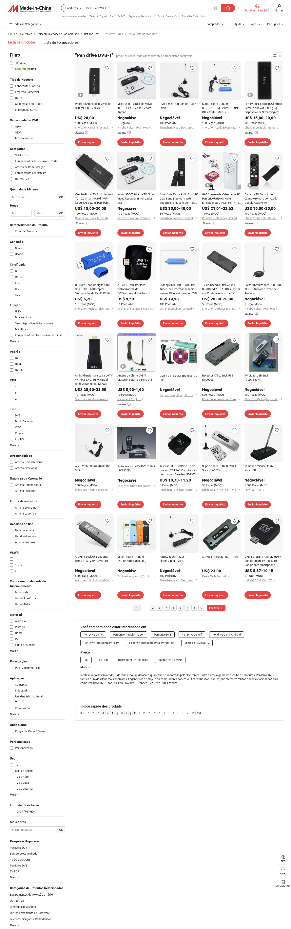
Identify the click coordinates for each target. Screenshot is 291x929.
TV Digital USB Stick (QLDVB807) (256, 377)
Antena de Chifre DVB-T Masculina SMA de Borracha (134, 377)
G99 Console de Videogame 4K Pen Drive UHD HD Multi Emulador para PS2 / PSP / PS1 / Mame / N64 (221, 198)
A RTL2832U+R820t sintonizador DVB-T (172, 559)
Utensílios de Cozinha (23, 907)
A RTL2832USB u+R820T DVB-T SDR (94, 468)
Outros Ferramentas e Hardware (30, 913)
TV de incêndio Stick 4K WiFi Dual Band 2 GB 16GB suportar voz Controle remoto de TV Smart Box (221, 289)
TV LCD (122, 16)
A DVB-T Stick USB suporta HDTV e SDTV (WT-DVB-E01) (92, 559)
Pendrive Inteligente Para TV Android (151, 643)
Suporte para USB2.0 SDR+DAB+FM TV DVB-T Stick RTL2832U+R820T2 (220, 108)
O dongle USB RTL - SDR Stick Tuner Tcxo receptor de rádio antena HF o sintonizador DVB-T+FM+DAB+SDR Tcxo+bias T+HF (179, 289)
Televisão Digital (98, 16)
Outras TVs (17, 901)
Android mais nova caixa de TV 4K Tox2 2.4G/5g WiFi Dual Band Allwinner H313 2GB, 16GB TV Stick (94, 380)
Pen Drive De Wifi (192, 634)
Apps (254, 24)
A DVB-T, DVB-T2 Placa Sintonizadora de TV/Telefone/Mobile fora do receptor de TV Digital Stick (134, 289)
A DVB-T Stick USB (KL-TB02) (220, 557)
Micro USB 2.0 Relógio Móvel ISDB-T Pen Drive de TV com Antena (134, 108)
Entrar (279, 10)
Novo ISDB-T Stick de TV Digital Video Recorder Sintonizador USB (136, 198)
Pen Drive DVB (162, 634)
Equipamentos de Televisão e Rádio (31, 894)
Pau (112, 16)
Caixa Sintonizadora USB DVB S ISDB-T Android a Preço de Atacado (263, 289)
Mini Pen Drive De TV (196, 643)
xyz (199, 713)
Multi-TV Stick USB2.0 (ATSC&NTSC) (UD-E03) (131, 559)
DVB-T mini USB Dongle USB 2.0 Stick (179, 106)
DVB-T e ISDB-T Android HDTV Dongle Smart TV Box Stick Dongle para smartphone (262, 561)
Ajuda (238, 24)
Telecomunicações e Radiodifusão (30, 919)
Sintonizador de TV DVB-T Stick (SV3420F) (136, 468)
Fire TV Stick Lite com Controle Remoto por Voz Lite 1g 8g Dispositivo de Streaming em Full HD (263, 108)
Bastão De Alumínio (168, 16)
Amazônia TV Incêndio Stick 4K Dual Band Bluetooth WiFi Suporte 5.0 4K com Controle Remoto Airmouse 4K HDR (179, 198)
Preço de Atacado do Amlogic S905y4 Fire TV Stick (93, 106)
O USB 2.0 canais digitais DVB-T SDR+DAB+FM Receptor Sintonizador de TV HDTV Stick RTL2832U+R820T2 (94, 289)
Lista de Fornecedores (61, 42)
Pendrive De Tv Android (226, 634)
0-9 (82, 713)
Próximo (214, 607)
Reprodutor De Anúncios (142, 16)
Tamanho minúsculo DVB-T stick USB (261, 468)
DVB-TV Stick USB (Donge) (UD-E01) (179, 378)
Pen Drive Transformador (128, 634)
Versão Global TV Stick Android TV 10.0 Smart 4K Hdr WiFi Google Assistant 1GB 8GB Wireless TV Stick (94, 198)
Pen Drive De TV (93, 634)
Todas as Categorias (25, 24)
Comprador (213, 24)
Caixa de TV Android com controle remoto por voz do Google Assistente (261, 198)
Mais (83, 667)
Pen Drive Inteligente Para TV (101, 643)
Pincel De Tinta (190, 16)
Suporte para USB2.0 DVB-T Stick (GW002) (219, 468)
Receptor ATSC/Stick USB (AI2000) (217, 377)
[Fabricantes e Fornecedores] (29, 8)
